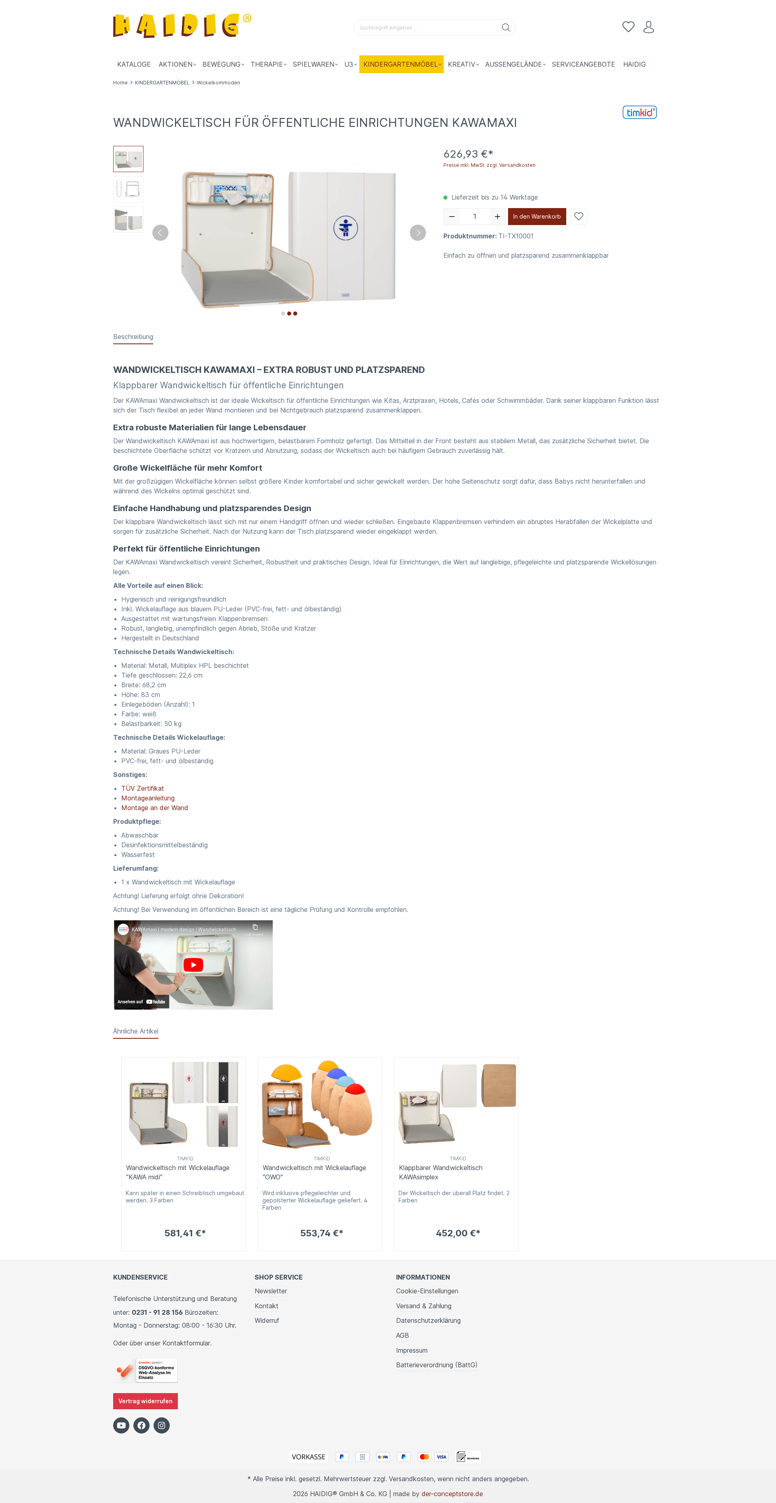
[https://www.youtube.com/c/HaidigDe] (121, 1425)
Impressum (412, 1350)
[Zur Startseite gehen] (184, 27)
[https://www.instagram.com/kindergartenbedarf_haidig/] (162, 1425)
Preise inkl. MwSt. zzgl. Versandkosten (489, 165)
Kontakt (266, 1306)
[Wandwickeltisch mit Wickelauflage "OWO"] (320, 1105)
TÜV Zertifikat (142, 788)
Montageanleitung (148, 798)
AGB (402, 1335)
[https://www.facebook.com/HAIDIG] (141, 1425)
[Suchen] (506, 27)
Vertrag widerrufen (145, 1401)
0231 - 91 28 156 (157, 1312)
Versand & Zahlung (423, 1306)
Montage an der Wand (154, 808)
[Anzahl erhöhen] (497, 216)
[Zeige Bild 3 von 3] (295, 314)
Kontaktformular (186, 1343)
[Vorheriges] (160, 233)
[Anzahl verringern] (452, 216)
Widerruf (267, 1320)
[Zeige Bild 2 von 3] (289, 314)
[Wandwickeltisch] (194, 965)
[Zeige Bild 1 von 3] (283, 314)
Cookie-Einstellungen (427, 1291)
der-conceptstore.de (452, 1494)
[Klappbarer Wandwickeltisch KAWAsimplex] (456, 1105)
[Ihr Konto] (649, 27)
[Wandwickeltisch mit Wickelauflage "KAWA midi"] (183, 1105)
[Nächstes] (418, 233)
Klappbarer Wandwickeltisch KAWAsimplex (441, 1172)
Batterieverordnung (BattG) (437, 1365)
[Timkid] (641, 111)
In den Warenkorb (537, 216)
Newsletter (271, 1291)
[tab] (133, 337)
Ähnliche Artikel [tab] (135, 1031)
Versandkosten (411, 1479)
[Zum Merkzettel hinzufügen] (578, 216)
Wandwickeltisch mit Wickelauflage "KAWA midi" (178, 1172)
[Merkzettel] (628, 27)
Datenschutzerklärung (428, 1320)
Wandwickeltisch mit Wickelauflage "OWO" (314, 1172)
